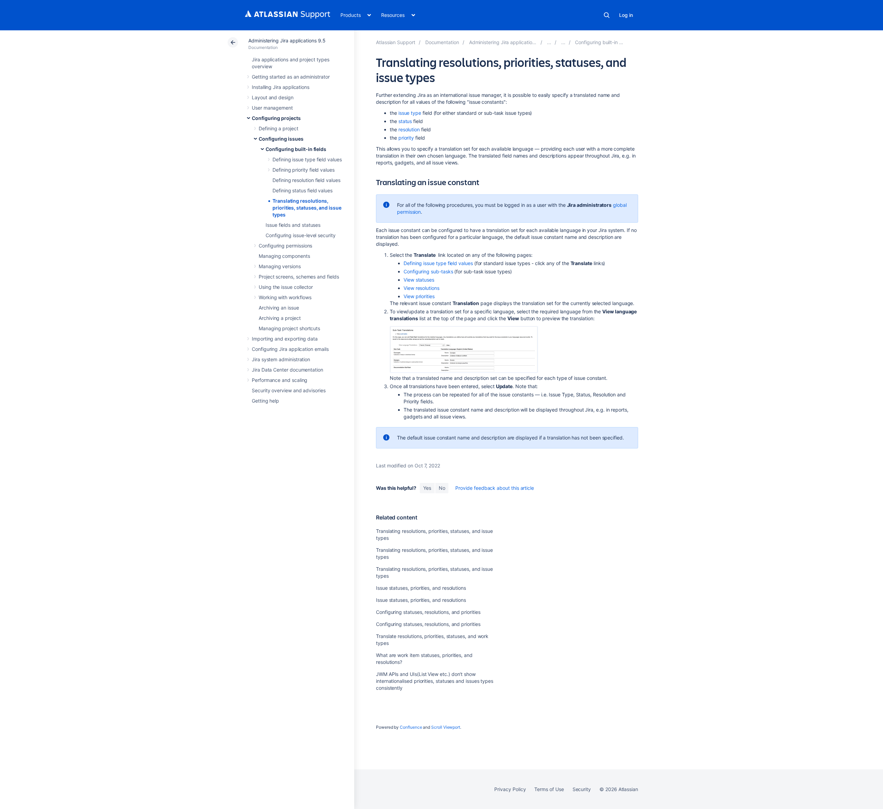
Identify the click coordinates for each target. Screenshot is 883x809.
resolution (409, 129)
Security (582, 789)
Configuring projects (276, 118)
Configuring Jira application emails (290, 349)
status (405, 121)
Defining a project (278, 128)
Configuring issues (281, 139)
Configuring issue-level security (301, 235)
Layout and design (273, 97)
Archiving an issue (279, 308)
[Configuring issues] (563, 42)
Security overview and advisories (289, 390)
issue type (409, 113)
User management (272, 108)
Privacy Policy (510, 789)
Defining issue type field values (307, 159)
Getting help (265, 401)
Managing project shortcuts (289, 328)
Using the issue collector (286, 287)
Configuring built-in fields (296, 149)
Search (606, 15)
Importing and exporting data (285, 339)
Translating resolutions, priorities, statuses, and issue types (306, 208)
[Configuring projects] (549, 42)
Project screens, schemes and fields (299, 277)
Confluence (411, 727)
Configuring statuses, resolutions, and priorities (428, 612)
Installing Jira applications (280, 87)
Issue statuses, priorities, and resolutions (421, 588)
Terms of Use (549, 789)
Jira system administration (281, 359)
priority (406, 138)
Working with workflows (285, 297)
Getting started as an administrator (291, 77)
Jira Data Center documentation (287, 370)
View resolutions (421, 288)
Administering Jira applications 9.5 (287, 40)
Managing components (284, 256)
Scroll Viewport (445, 727)
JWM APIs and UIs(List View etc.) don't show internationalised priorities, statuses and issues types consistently (434, 681)
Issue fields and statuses (293, 225)
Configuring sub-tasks (428, 271)
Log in (626, 15)
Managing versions (280, 266)
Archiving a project (280, 318)
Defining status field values (302, 190)
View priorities (419, 296)
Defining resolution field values (306, 180)
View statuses (419, 280)
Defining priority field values (303, 170)
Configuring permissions (285, 246)
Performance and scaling (279, 380)
